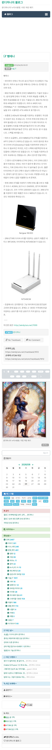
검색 (46, 453)
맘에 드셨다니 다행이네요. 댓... (15, 673)
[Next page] (41, 376)
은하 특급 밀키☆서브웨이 (13, 646)
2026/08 (26, 464)
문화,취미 (13, 550)
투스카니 (16, 504)
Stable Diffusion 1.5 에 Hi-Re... (16, 665)
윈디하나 (16, 332)
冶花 (10, 620)
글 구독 (10, 717)
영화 (12, 553)
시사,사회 (13, 546)
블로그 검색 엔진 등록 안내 (13, 519)
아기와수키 (13, 623)
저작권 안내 (8, 523)
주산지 (24, 498)
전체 (10, 540)
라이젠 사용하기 (43, 498)
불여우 (35, 498)
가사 (18, 501)
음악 (13, 564)
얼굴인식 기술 (9, 650)
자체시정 (28, 504)
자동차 (12, 602)
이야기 (12, 543)
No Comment (34, 340)
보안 (40, 501)
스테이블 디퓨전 (17, 599)
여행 (12, 616)
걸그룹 (46, 501)
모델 (29, 501)
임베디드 (14, 585)
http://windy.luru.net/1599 (25, 325)
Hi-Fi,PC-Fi (15, 567)
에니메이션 (15, 571)
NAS (12, 501)
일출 (12, 498)
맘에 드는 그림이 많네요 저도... (15, 677)
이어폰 (13, 592)
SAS (34, 501)
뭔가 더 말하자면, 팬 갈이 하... (14, 661)
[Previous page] (4, 371)
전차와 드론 (8, 642)
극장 (13, 557)
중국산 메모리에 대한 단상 (13, 638)
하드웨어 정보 (16, 595)
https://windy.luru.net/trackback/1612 (22, 352)
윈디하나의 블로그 (12, 2)
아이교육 (6, 498)
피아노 (34, 504)
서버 (12, 581)
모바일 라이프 (16, 588)
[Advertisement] (26, 36)
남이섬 (29, 498)
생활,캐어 (13, 606)
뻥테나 (10, 56)
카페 (12, 613)
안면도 (6, 501)
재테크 (23, 501)
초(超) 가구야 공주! (11, 634)
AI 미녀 (18, 498)
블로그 (9, 14)
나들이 (13, 609)
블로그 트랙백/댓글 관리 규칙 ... (15, 515)
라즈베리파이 (8, 504)
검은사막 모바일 (17, 574)
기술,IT (13, 69)
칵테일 (22, 504)
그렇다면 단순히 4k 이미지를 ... (15, 669)
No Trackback (14, 340)
